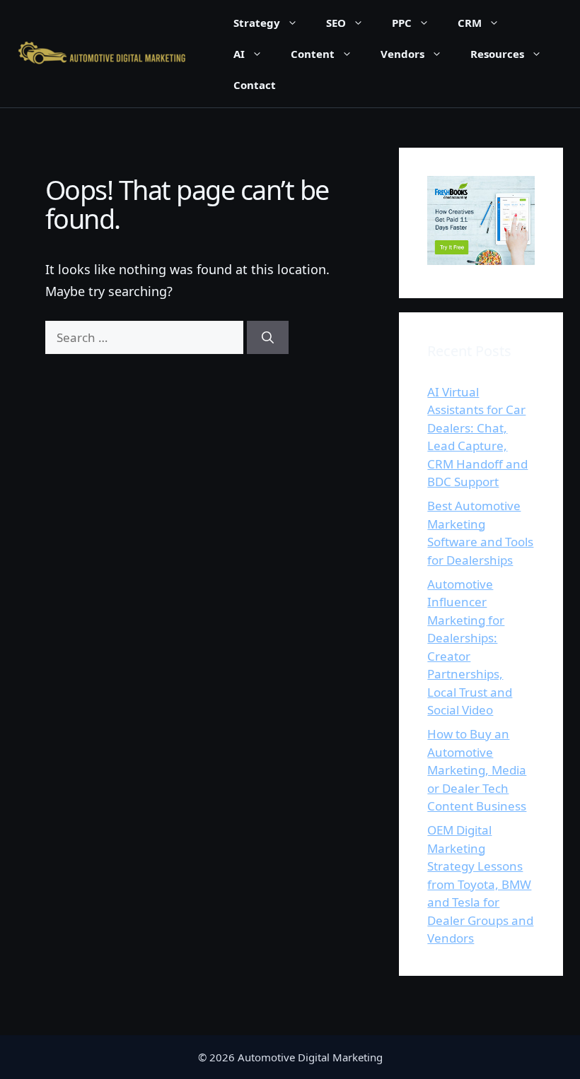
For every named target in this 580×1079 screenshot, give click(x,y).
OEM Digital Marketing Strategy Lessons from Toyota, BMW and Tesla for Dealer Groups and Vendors (480, 884)
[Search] (268, 338)
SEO (336, 23)
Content (313, 54)
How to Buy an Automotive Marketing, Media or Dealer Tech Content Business (476, 770)
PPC (402, 23)
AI (239, 54)
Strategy (256, 23)
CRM (470, 23)
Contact (254, 85)
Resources (497, 54)
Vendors (402, 54)
